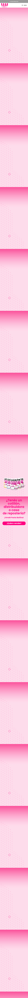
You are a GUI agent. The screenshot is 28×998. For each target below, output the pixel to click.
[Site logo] (4, 5)
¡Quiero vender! (14, 523)
